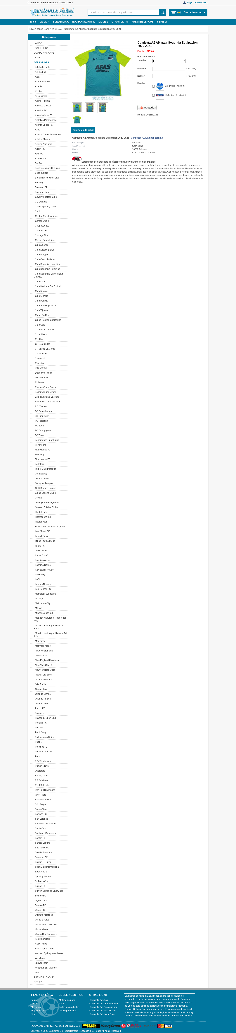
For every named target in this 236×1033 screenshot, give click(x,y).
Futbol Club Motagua (45, 469)
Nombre (141, 68)
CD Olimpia (40, 201)
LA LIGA (44, 21)
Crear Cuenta (201, 2)
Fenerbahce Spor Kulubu (47, 440)
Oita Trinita (40, 684)
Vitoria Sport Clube (44, 948)
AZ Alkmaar (57, 29)
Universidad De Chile (45, 924)
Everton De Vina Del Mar (47, 401)
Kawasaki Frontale (44, 570)
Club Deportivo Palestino (47, 269)
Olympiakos (40, 689)
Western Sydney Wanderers (48, 953)
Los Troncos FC (42, 589)
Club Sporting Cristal (45, 305)
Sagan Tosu (40, 809)
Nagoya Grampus (43, 650)
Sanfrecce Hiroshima (45, 823)
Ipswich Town (41, 536)
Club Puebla (41, 300)
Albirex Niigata (42, 101)
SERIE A (162, 21)
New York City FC (43, 665)
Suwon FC (40, 886)
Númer (141, 76)
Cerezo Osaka (41, 221)
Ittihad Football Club (44, 541)
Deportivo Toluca (43, 373)
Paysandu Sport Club (45, 718)
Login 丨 (191, 2)
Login (34, 1000)
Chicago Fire (41, 235)
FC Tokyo (39, 435)
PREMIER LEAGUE (142, 21)
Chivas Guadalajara (44, 240)
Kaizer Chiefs (41, 555)
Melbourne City (42, 603)
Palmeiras (39, 713)
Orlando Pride (41, 703)
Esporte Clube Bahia (45, 387)
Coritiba (38, 339)
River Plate (40, 795)
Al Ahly (38, 86)
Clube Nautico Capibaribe (47, 320)
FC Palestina (41, 421)
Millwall (38, 608)
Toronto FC (40, 905)
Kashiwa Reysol (42, 565)
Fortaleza (39, 464)
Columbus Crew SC (44, 329)
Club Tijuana (41, 310)
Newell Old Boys (43, 674)
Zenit (37, 972)
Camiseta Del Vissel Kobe (102, 1010)
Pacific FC (39, 708)
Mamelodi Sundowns (45, 594)
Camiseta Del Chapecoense (103, 1003)
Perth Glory (40, 732)
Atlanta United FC (43, 125)
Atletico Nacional (43, 144)
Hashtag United (42, 517)
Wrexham (39, 958)
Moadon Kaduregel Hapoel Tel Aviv (50, 619)
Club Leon (40, 281)
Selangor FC (41, 857)
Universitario (41, 929)
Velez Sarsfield (42, 939)
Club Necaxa (41, 291)
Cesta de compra (194, 12)
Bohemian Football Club (46, 177)
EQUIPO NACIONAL (83, 21)
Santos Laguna (42, 843)
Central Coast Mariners (46, 216)
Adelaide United (42, 67)
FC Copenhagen (43, 411)
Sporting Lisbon (42, 876)
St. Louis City (41, 881)
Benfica (38, 163)
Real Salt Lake (42, 785)
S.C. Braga (40, 804)
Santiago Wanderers (45, 833)
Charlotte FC (41, 230)
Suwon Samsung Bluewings (48, 891)
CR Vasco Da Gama (44, 349)
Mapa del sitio (38, 1010)
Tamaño (141, 60)
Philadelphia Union (44, 737)
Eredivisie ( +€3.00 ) (175, 86)
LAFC (37, 579)
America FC (40, 110)
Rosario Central (42, 799)
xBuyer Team (41, 963)
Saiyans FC (40, 814)
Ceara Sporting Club (45, 206)
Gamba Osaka (41, 478)
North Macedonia (43, 679)
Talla (61, 1003)
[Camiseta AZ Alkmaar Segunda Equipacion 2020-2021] (77, 112)
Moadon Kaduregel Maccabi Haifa (48, 627)
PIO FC (38, 742)
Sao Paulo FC (41, 847)
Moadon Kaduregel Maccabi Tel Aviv (50, 635)
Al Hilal (38, 91)
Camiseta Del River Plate (102, 1014)
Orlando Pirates (42, 698)
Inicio (33, 21)
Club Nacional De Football (48, 286)
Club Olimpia (41, 296)
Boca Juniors (41, 173)
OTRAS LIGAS (43, 29)
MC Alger (39, 598)
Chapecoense (41, 225)
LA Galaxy (39, 574)
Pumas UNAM (41, 766)
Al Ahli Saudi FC (42, 81)
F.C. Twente (40, 406)
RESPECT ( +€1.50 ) (175, 95)
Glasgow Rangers (43, 483)
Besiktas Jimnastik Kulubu (47, 168)
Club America (41, 245)
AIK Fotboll (40, 72)
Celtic (37, 211)
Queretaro (39, 771)
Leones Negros (42, 584)
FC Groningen (41, 416)
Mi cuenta (36, 1007)
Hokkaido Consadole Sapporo (49, 526)
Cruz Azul (39, 358)
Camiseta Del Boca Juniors (103, 1007)
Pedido (34, 1003)
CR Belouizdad (42, 344)
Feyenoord (40, 445)
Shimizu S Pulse (42, 862)
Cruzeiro (39, 363)
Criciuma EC (41, 353)
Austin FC (39, 149)
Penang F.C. (40, 722)
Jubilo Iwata (40, 550)
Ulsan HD (39, 910)
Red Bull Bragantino (44, 790)
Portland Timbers (43, 751)
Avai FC (38, 153)
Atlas (37, 129)
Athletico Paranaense (45, 120)
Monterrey (39, 641)
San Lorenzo (41, 819)
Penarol (38, 727)
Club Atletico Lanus (44, 250)
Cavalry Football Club (45, 197)
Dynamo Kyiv (41, 377)
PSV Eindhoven (42, 761)
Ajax (36, 77)
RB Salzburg (41, 780)
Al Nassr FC (40, 96)
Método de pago (67, 1000)
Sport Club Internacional (46, 867)
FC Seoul (39, 425)
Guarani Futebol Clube (46, 507)
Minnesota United (43, 613)
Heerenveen (41, 521)
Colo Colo (39, 325)
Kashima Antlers (42, 560)
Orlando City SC (42, 694)
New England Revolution (47, 660)
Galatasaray (40, 473)
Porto (37, 756)
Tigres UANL (41, 900)
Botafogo (39, 182)
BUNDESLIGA (61, 21)
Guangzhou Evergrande (46, 502)
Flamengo (39, 454)
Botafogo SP (41, 187)
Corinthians (40, 334)
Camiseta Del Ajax (98, 1000)
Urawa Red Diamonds (45, 934)
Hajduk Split (40, 512)
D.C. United (40, 368)
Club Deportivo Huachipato (48, 264)
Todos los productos (69, 1007)
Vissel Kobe (40, 943)
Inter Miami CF (42, 531)
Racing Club (41, 775)
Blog (33, 1014)
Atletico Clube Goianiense (47, 134)
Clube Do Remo (42, 315)
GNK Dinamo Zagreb (45, 488)
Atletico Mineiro (42, 139)
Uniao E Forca (41, 919)
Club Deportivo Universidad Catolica (48, 275)
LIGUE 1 (103, 21)
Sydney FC (40, 895)
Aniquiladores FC (43, 115)
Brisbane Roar (42, 192)
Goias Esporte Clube (45, 493)
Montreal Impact (42, 646)
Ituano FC (39, 545)
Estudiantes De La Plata (46, 397)
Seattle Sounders (43, 852)
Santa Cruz (40, 828)
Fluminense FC (42, 459)
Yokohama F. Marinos (45, 967)
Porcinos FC (40, 747)
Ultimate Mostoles (43, 915)
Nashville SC (41, 655)
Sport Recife (40, 871)
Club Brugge (41, 254)
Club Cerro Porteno (44, 259)
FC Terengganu (42, 430)
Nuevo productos (67, 1010)
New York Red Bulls (44, 670)
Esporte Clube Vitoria (45, 392)
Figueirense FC (42, 449)
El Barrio (39, 382)
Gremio (38, 497)
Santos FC (40, 838)
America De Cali (42, 105)
